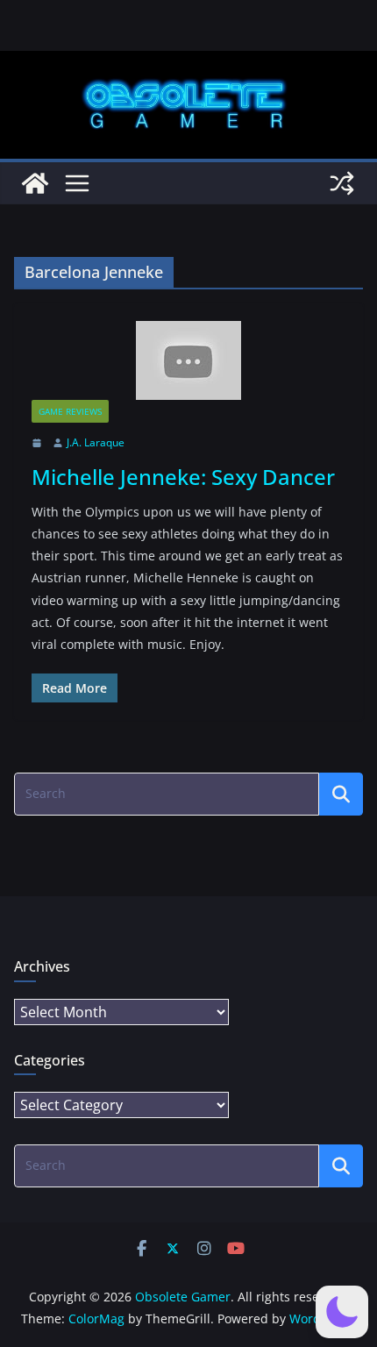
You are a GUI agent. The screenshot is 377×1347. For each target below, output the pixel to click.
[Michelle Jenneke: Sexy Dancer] (188, 360)
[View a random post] (342, 183)
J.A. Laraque (95, 442)
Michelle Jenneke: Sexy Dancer (183, 476)
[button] (342, 1312)
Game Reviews (70, 411)
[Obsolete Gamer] (35, 183)
